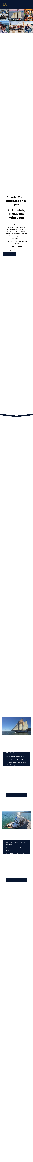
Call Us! (9, 254)
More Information (16, 795)
